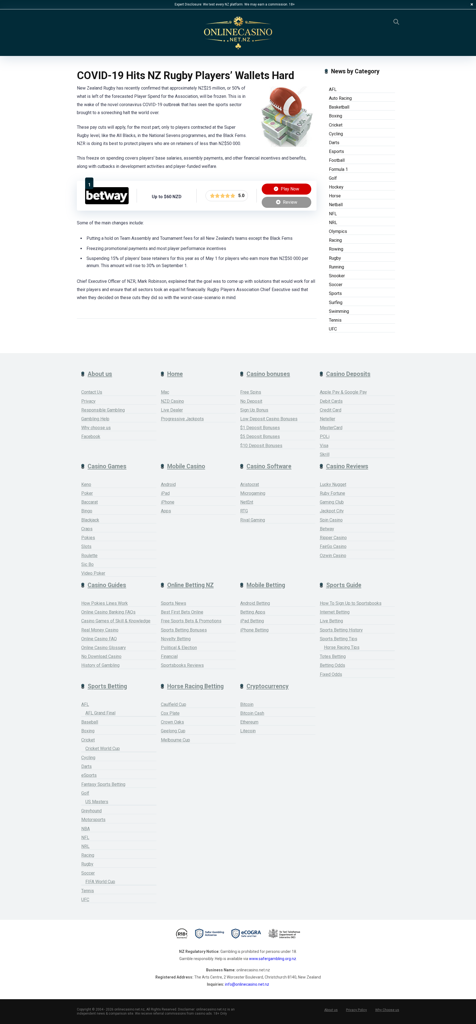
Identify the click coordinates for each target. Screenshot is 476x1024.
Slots (86, 546)
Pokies (88, 537)
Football (337, 160)
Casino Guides (107, 585)
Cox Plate (170, 713)
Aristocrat (249, 484)
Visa (324, 445)
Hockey (336, 187)
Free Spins (250, 392)
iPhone (167, 502)
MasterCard (331, 427)
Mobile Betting (266, 585)
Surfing (335, 302)
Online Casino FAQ (99, 638)
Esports (336, 151)
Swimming (339, 311)
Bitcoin (246, 704)
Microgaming (252, 493)
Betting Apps (252, 612)
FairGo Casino (333, 546)
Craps (87, 528)
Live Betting (331, 620)
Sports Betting (107, 686)
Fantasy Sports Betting (103, 784)
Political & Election (179, 647)
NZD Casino (172, 401)
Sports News (173, 603)
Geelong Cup (173, 730)
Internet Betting (335, 612)
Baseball (89, 722)
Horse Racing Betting (195, 686)
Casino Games (107, 466)
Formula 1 (338, 169)
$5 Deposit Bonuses (260, 436)
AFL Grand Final (100, 713)
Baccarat (89, 502)
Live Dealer (172, 410)
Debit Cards (331, 401)
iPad (165, 493)
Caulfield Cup (173, 704)
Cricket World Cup (102, 748)
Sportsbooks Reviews (182, 665)
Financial (169, 656)
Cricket (335, 125)
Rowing (336, 249)
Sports (335, 293)
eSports (89, 775)
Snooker (337, 275)
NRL (333, 222)
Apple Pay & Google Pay (343, 392)
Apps (166, 511)
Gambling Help (95, 418)
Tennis (335, 320)
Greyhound (91, 810)
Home (175, 373)
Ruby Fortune (332, 493)
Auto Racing (340, 98)
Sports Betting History (341, 630)
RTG (244, 511)
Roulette (89, 555)
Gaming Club (332, 502)
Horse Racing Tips (341, 647)
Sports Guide (343, 585)
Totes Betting (333, 656)
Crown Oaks (172, 722)
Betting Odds (332, 665)
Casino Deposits (348, 373)
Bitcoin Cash (252, 713)
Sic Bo (87, 564)
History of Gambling (100, 665)
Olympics (338, 231)
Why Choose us (387, 1010)
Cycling (336, 133)
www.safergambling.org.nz (272, 958)
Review (289, 202)
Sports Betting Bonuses (184, 630)
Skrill (324, 454)
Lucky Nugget (333, 484)
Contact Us (91, 392)
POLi (324, 436)
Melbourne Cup (175, 740)
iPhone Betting (254, 630)
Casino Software (269, 466)
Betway (327, 528)
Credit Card (330, 410)
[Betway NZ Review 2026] (107, 202)
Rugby (335, 258)
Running (336, 267)
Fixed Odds (331, 674)
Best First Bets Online (182, 612)
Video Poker (93, 573)
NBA (85, 828)
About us (100, 373)
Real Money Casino (99, 630)
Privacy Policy (356, 1010)
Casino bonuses (268, 373)
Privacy (88, 401)
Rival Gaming (252, 520)
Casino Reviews (347, 466)
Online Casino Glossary (103, 647)
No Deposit (251, 401)
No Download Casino (101, 656)
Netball (336, 204)
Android (168, 484)
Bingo (86, 511)
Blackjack (90, 520)
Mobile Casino (186, 466)
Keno (86, 484)
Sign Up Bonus (254, 410)
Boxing (335, 116)
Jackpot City (332, 511)
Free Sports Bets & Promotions (191, 620)
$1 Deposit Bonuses (260, 427)
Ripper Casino (333, 537)
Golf (333, 178)
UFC (333, 329)
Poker (87, 493)
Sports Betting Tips (338, 638)
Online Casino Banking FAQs (108, 612)
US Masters (96, 801)
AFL (333, 89)
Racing (335, 240)
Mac (165, 392)
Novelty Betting (176, 638)
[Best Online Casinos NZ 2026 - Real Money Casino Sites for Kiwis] (238, 33)
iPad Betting (252, 620)
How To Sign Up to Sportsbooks (351, 603)
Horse (335, 195)
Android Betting (255, 603)
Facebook (90, 436)
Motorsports (93, 819)
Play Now (289, 189)
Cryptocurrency (268, 686)
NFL (333, 213)
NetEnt (246, 502)
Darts (334, 142)
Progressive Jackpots (182, 418)
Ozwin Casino (333, 555)
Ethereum (249, 722)
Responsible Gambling (103, 410)
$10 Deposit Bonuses (261, 445)
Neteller (327, 418)
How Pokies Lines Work (104, 603)
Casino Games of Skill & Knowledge (115, 620)
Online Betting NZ (190, 585)
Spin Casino (331, 520)
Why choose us (96, 427)
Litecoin (248, 730)
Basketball (339, 107)
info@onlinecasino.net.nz (247, 984)
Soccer (335, 284)
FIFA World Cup (100, 881)
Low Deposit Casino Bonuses (269, 418)
